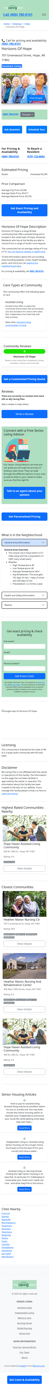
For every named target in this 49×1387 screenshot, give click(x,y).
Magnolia (6, 1235)
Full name (9, 641)
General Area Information (17, 542)
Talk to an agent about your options (24, 492)
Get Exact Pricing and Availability (24, 210)
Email (7, 652)
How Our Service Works (24, 1347)
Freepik (22, 1365)
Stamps (5, 1216)
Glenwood (7, 1250)
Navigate (26, 114)
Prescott (6, 1213)
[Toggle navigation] (44, 14)
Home (7, 23)
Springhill (6, 1253)
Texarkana (7, 1225)
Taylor (5, 1241)
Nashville (6, 1219)
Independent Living (24, 1312)
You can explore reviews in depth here (26, 251)
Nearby (8, 605)
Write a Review (24, 414)
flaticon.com (38, 1365)
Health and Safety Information (20, 595)
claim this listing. (10, 793)
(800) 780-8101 (11, 114)
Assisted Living (24, 1307)
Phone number (12, 663)
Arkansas (17, 23)
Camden (6, 1244)
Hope (27, 23)
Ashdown (6, 1228)
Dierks (5, 1238)
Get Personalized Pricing (24, 516)
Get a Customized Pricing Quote (24, 379)
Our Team (24, 1352)
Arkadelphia (7, 1247)
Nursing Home (24, 1323)
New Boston (8, 1256)
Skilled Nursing (24, 1328)
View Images (36, 97)
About (25, 1357)
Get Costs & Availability (24, 1379)
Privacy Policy (15, 685)
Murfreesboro (9, 1222)
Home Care (24, 1333)
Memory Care (24, 1318)
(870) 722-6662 (36, 156)
